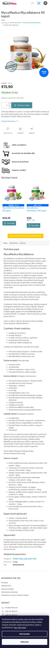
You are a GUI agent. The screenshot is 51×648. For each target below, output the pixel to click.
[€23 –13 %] (38, 193)
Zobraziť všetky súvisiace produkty (25, 236)
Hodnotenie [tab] (13, 243)
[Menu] (45, 3)
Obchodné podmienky (9, 592)
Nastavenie (24, 634)
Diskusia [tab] (23, 243)
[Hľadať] (32, 3)
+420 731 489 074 (11, 611)
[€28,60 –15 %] (13, 193)
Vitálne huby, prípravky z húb (24, 559)
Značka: (11, 25)
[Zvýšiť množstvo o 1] (10, 103)
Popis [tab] (5, 243)
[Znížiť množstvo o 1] (10, 106)
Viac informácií (20, 627)
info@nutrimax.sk (11, 607)
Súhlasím (24, 642)
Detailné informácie (8, 121)
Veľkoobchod (6, 586)
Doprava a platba (7, 589)
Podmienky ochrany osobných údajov (15, 595)
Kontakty (4, 582)
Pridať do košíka (23, 105)
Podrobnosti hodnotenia (31, 23)
